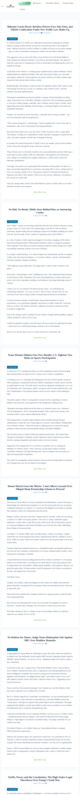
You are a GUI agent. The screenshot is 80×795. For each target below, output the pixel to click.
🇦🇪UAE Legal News (46, 32)
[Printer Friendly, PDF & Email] (40, 192)
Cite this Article (12, 38)
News (38, 32)
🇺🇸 (46, 215)
